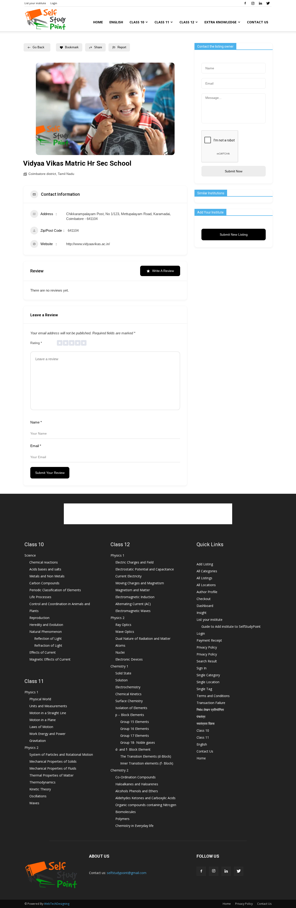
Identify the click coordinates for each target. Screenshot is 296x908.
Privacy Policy (207, 647)
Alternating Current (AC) (133, 604)
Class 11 (161, 22)
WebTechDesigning (56, 904)
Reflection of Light (48, 638)
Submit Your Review (50, 473)
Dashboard (205, 605)
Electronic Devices (129, 659)
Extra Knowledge (220, 22)
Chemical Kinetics (128, 694)
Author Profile (207, 592)
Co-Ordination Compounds (135, 777)
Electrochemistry (127, 687)
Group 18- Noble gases (137, 742)
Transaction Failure (211, 703)
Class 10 (137, 22)
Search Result (207, 661)
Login (53, 3)
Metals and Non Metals (47, 576)
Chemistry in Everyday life (134, 825)
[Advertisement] (148, 513)
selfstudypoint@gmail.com (126, 873)
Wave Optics (124, 631)
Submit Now (233, 171)
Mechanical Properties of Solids (53, 761)
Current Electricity (128, 576)
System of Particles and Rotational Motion (61, 754)
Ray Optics (123, 624)
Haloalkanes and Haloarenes (136, 784)
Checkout (204, 599)
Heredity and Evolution (46, 624)
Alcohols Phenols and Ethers (136, 791)
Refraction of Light (48, 645)
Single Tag (204, 689)
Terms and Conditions (213, 696)
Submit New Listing (234, 234)
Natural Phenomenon (45, 631)
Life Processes (40, 597)
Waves (34, 803)
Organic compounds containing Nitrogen (145, 805)
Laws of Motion (41, 727)
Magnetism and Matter (132, 590)
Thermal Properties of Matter (51, 775)
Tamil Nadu (66, 174)
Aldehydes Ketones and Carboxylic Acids (145, 798)
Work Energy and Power (47, 733)
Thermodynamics (42, 782)
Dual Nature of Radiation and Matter (142, 638)
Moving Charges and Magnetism (139, 583)
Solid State (123, 673)
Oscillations (37, 796)
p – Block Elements (129, 715)
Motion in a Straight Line (47, 713)
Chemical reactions (43, 562)
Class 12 (186, 22)
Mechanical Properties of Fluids (52, 768)
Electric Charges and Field (134, 562)
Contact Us (257, 22)
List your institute (35, 3)
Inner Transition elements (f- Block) (146, 763)
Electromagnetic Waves (133, 611)
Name (36, 422)
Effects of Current (42, 652)
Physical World (40, 699)
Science (30, 555)
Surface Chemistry (129, 701)
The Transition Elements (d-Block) (145, 756)
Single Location (208, 682)
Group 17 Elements (134, 735)
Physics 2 (31, 747)
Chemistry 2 (119, 770)
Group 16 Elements (134, 728)
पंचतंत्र (201, 716)
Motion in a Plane (42, 720)
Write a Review (163, 271)
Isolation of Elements (131, 708)
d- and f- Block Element (133, 749)
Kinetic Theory (40, 789)
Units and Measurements (48, 706)
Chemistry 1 (119, 666)
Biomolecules (125, 812)
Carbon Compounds (44, 583)
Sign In (202, 668)
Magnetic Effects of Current (50, 659)
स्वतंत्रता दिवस (205, 723)
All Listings (204, 578)
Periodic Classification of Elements (55, 590)
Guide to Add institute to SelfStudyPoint (231, 626)
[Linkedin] (260, 3)
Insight (202, 612)
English (116, 22)
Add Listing (205, 564)
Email (35, 446)
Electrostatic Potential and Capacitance (144, 569)
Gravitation (37, 740)
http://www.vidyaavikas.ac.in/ (88, 244)
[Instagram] (252, 3)
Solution (121, 680)
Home (98, 22)
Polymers (122, 819)
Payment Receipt (209, 640)
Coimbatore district (42, 174)
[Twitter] (268, 3)
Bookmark (72, 47)
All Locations (206, 585)
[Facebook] (245, 3)
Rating (36, 343)
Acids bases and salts (45, 569)
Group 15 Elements (134, 721)
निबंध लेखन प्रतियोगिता (210, 709)
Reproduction (39, 617)
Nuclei (120, 652)
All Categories (207, 571)
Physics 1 (31, 692)
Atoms (120, 645)
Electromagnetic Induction (134, 597)
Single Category (208, 675)
